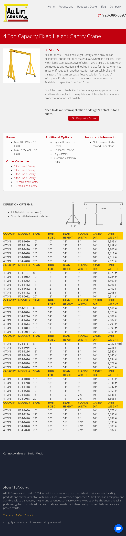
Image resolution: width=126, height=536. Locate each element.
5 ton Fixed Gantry (24, 178)
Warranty (8, 515)
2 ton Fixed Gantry (24, 170)
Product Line (66, 6)
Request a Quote (87, 6)
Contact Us (30, 515)
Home (51, 6)
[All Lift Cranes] (16, 21)
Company (115, 6)
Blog (103, 6)
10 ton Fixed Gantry (25, 186)
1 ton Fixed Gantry (24, 166)
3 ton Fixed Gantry (24, 174)
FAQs (19, 515)
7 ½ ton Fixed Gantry (26, 182)
